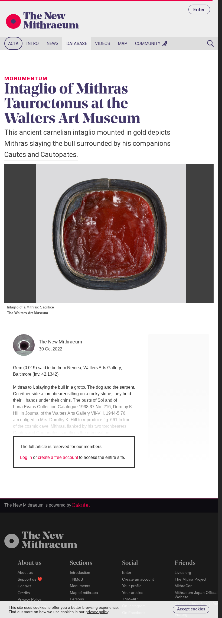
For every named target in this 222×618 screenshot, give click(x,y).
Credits (24, 593)
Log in (26, 457)
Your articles (132, 592)
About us (25, 572)
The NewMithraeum (49, 541)
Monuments (80, 586)
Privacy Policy (29, 599)
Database (76, 43)
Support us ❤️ (30, 579)
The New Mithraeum (51, 21)
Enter (199, 9)
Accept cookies (191, 609)
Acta (13, 43)
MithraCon (183, 586)
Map (122, 43)
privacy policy (97, 612)
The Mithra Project (190, 579)
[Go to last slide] (15, 233)
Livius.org (183, 572)
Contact (24, 586)
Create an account (138, 579)
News (52, 43)
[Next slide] (203, 233)
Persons (77, 599)
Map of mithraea (84, 592)
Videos (102, 43)
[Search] (210, 43)
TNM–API (130, 599)
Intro (32, 43)
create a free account (58, 457)
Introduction (80, 572)
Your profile (132, 586)
